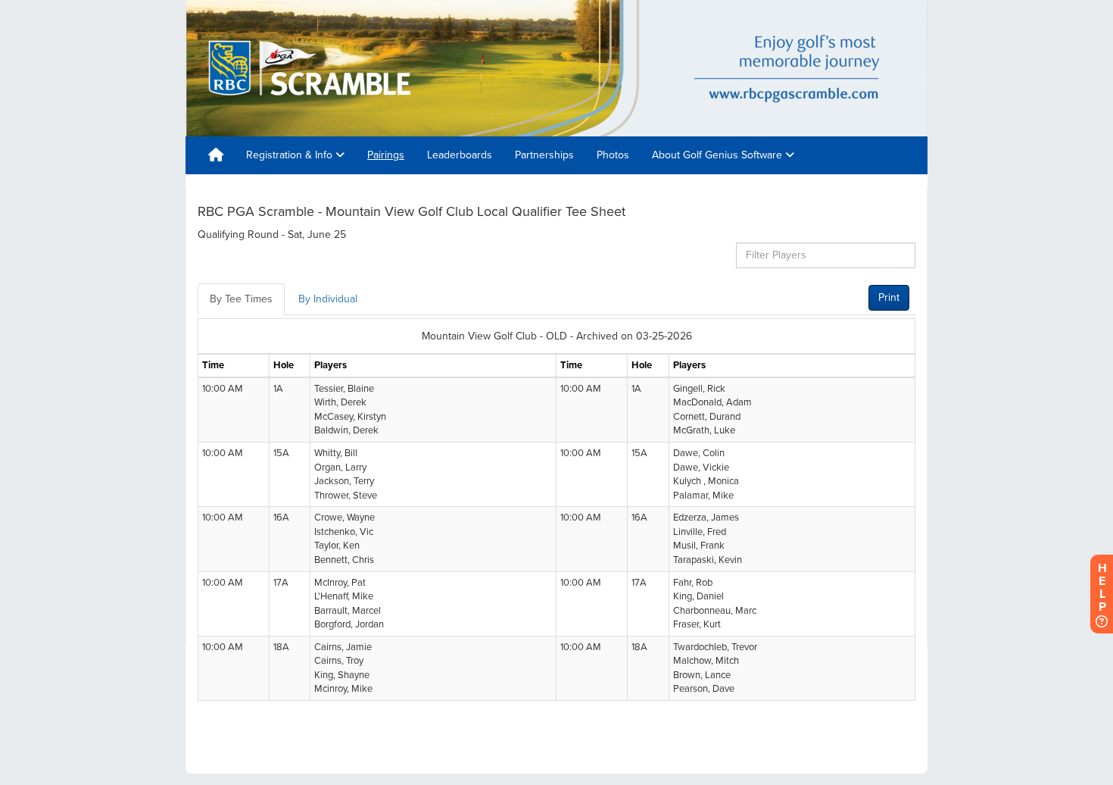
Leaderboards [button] (459, 155)
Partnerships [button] (544, 155)
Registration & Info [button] (290, 155)
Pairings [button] (385, 155)
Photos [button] (613, 155)
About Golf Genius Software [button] (718, 155)
